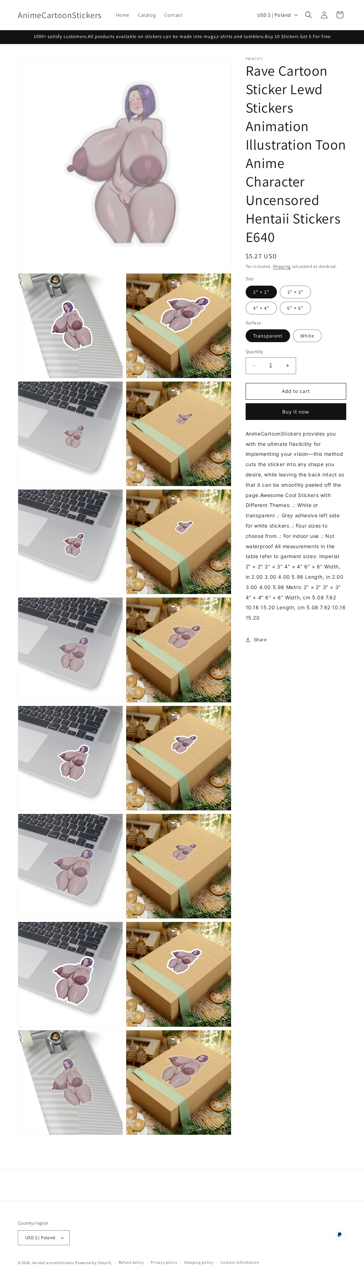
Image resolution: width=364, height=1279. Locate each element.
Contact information (239, 1262)
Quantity (254, 352)
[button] (308, 15)
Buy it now (295, 411)
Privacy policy (164, 1262)
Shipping (282, 266)
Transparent (268, 336)
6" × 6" (295, 308)
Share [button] (260, 639)
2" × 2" (261, 292)
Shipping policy (199, 1262)
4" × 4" (261, 308)
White (307, 336)
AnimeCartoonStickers (53, 1262)
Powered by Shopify (93, 1262)
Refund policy (131, 1262)
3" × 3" (295, 292)
